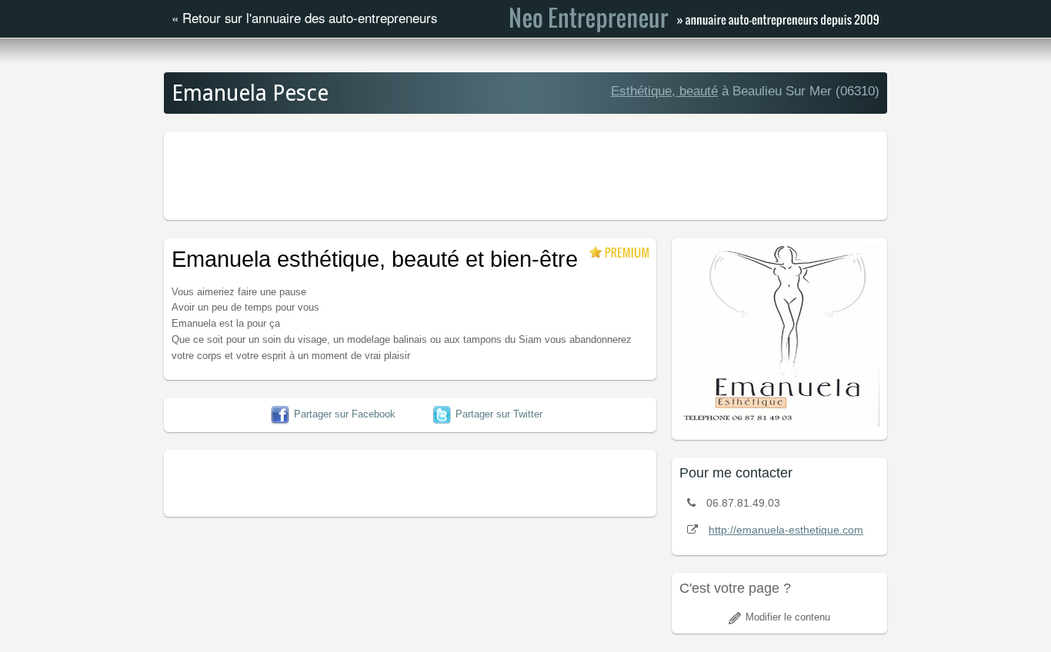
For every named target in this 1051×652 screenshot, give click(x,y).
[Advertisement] (525, 173)
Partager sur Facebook (344, 414)
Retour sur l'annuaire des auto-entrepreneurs (309, 17)
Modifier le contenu (788, 617)
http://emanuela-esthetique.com (786, 530)
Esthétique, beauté (664, 91)
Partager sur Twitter (498, 414)
